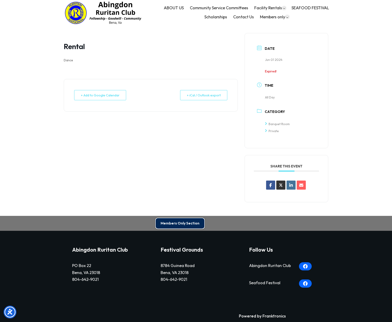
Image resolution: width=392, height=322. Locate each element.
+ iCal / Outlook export (204, 95)
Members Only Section (180, 223)
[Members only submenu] (287, 17)
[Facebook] (305, 266)
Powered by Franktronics (262, 316)
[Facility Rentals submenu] (284, 8)
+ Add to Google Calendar (100, 95)
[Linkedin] (291, 185)
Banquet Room (279, 124)
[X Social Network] (280, 185)
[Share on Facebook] (270, 185)
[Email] (301, 185)
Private (274, 131)
